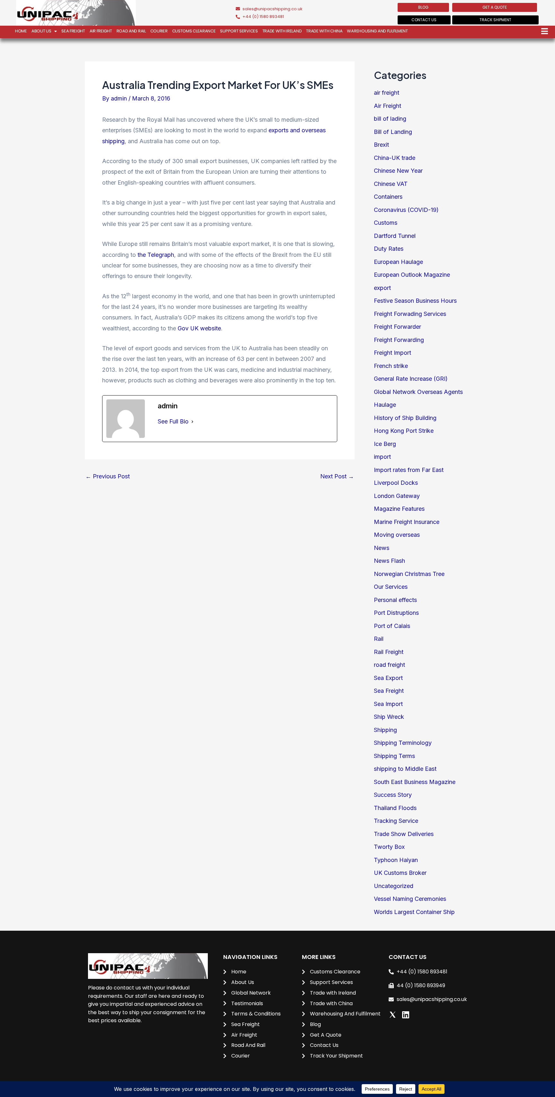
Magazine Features (399, 508)
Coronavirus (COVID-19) (406, 209)
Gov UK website (199, 328)
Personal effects (395, 599)
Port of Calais (392, 626)
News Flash (389, 560)
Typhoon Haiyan (396, 860)
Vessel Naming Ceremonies (410, 898)
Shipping (385, 730)
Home (21, 31)
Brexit (381, 144)
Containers (388, 196)
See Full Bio (173, 421)
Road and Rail (131, 31)
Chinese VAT (391, 183)
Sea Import (388, 704)
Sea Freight (73, 31)
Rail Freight (388, 652)
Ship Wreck (389, 716)
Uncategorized (393, 886)
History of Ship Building (405, 417)
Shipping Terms (394, 756)
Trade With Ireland (282, 31)
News (381, 547)
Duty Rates (388, 248)
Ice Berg (385, 443)
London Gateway (397, 495)
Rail (378, 638)
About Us (41, 31)
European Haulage (398, 261)
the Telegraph (155, 254)
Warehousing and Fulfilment (377, 31)
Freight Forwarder (397, 326)
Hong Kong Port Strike (404, 430)
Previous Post (107, 476)
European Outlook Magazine (412, 274)
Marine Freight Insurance (406, 521)
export (382, 287)
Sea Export (388, 678)
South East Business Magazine (414, 782)
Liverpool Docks (396, 482)
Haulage (385, 404)
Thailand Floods (395, 808)
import (382, 456)
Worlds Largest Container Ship (414, 912)
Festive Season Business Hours (415, 300)
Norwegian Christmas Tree (409, 573)
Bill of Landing (393, 131)
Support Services (239, 31)
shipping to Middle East (405, 768)
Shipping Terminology (403, 742)
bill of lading (390, 118)
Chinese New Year (398, 170)
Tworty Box (389, 846)
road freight (389, 664)
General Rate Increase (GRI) (411, 378)
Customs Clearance (194, 31)
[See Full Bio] (192, 421)
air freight (386, 92)
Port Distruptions (396, 612)
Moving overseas (397, 534)
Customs (385, 222)
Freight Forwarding (399, 339)
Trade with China (324, 31)
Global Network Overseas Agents (418, 391)
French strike (391, 365)
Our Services (391, 586)
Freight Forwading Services (410, 313)
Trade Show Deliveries (404, 834)
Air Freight (101, 31)
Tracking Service (396, 820)
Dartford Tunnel (395, 235)
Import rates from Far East (409, 469)
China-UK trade (394, 157)
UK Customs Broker (400, 872)
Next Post (337, 476)
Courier (159, 31)
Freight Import (392, 352)
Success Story (393, 794)
